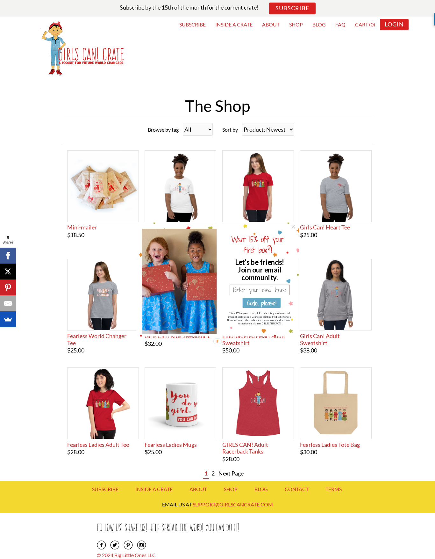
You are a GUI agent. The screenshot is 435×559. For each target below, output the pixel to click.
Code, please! (261, 302)
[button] (260, 269)
